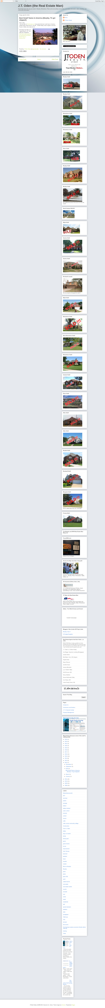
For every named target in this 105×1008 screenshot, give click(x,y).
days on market (67, 833)
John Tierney (66, 851)
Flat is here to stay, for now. (71, 718)
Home (39, 59)
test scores (65, 924)
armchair (65, 798)
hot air (64, 846)
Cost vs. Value (66, 828)
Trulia (64, 933)
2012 (66, 762)
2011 (66, 779)
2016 (66, 754)
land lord (65, 853)
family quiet (66, 838)
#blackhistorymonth (67, 793)
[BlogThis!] (21, 51)
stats (64, 912)
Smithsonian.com (31, 24)
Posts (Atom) (42, 64)
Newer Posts (22, 59)
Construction (66, 826)
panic (64, 871)
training (65, 931)
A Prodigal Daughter (68, 634)
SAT (64, 904)
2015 (66, 756)
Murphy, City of (66, 631)
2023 (66, 741)
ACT (64, 795)
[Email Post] (49, 49)
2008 (66, 785)
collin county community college (70, 823)
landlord (65, 856)
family (64, 836)
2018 (66, 749)
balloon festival (66, 808)
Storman (63, 1005)
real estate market (67, 886)
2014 (66, 758)
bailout (64, 805)
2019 (66, 747)
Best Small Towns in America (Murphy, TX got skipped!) (73, 771)
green (64, 841)
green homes (66, 843)
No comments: (43, 49)
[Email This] (20, 51)
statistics (65, 909)
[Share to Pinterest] (26, 51)
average (65, 803)
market (64, 864)
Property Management (68, 712)
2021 (66, 743)
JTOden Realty (68, 20)
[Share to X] (23, 51)
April (67, 768)
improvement (66, 848)
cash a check (66, 810)
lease (64, 858)
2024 (66, 739)
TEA (64, 919)
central (64, 815)
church (64, 818)
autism (64, 800)
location (65, 861)
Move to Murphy (67, 866)
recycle (64, 889)
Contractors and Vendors (69, 707)
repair (64, 899)
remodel (65, 891)
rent (64, 894)
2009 (66, 783)
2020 (66, 745)
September (69, 766)
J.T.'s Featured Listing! (68, 710)
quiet (64, 879)
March (67, 774)
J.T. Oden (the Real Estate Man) (40, 5)
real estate (65, 884)
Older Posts (55, 59)
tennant (65, 922)
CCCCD (65, 813)
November (68, 764)
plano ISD (65, 876)
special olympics (67, 907)
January (68, 776)
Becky (66, 17)
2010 (66, 781)
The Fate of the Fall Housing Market (67, 982)
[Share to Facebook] (24, 51)
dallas (64, 831)
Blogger (73, 1005)
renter (64, 896)
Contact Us (65, 705)
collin (64, 821)
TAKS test (65, 917)
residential (65, 901)
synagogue (65, 914)
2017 (66, 752)
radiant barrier (66, 881)
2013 (66, 760)
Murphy (65, 869)
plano (64, 874)
